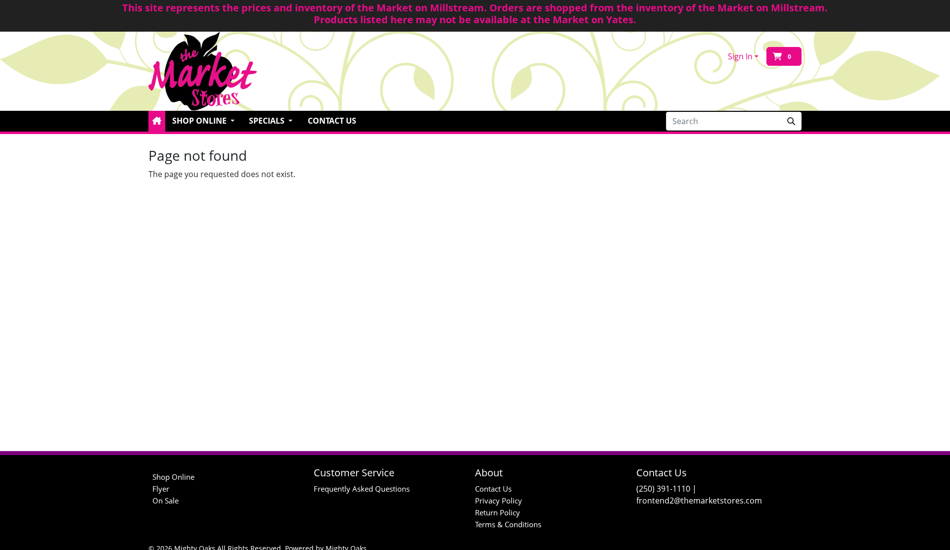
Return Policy (497, 512)
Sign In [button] (740, 56)
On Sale (165, 500)
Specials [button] (267, 120)
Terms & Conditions (508, 524)
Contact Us (332, 120)
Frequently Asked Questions (362, 489)
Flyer (160, 489)
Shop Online (173, 477)
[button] (156, 121)
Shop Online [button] (200, 120)
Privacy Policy (498, 500)
